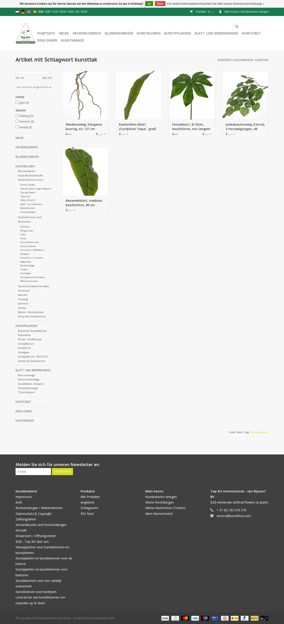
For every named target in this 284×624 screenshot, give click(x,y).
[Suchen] (235, 26)
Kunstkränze (72, 40)
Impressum (24, 497)
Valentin (23, 294)
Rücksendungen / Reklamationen (39, 508)
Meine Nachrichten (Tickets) (165, 508)
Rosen (23, 238)
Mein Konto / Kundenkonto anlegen (246, 12)
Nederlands (17, 12)
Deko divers (47, 40)
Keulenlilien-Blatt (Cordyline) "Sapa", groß (137, 126)
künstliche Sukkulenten (31, 361)
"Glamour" (25, 196)
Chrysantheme (28, 246)
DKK (71, 12)
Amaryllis (25, 226)
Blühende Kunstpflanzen (32, 330)
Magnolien (25, 261)
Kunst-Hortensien (29, 242)
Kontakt (21, 530)
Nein (160, 3)
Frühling (26, 116)
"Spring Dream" (28, 192)
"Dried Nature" (27, 392)
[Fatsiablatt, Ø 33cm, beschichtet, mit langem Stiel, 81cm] (192, 95)
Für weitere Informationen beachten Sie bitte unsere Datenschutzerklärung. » (215, 3)
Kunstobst (251, 33)
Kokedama (24, 335)
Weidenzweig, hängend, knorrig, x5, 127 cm (84, 126)
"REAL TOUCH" (28, 200)
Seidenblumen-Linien (30, 179)
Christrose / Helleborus (32, 250)
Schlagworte (243, 60)
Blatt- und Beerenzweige (216, 33)
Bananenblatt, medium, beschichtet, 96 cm (84, 202)
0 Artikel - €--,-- (205, 12)
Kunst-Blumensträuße (30, 175)
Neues (64, 33)
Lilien (23, 234)
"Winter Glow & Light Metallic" (36, 188)
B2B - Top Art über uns (32, 541)
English (29, 12)
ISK (78, 12)
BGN (63, 12)
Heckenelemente (87, 33)
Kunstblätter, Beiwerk (30, 383)
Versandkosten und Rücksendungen (41, 525)
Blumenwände (26, 171)
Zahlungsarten (26, 519)
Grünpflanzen (26, 343)
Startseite (46, 33)
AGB (19, 502)
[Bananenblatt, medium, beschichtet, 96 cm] (85, 171)
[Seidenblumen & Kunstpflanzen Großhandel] (26, 33)
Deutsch (23, 12)
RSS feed (87, 513)
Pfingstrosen (27, 230)
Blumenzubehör (119, 33)
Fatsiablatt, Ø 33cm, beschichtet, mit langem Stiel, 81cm (191, 126)
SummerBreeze (27, 212)
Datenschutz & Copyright (34, 513)
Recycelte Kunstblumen (32, 316)
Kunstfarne (24, 348)
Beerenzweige (26, 375)
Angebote (88, 502)
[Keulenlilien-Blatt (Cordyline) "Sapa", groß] (138, 95)
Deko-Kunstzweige (28, 379)
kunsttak (261, 60)
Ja (149, 3)
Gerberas (24, 254)
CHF (56, 12)
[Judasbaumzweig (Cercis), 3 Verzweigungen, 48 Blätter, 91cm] (245, 95)
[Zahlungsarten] (165, 618)
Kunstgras (23, 352)
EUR (41, 12)
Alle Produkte (90, 497)
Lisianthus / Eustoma (31, 257)
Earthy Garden (27, 184)
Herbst (25, 127)
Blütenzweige (27, 265)
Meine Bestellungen (159, 502)
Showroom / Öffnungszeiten (36, 536)
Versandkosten (259, 432)
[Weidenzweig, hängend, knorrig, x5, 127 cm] (85, 95)
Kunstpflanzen (177, 33)
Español (34, 12)
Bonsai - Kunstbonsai (29, 339)
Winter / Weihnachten (31, 312)
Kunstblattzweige (28, 388)
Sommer (26, 121)
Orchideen (25, 273)
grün (24, 103)
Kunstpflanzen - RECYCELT (33, 356)
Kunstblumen (148, 33)
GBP (48, 12)
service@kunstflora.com (234, 516)
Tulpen (24, 269)
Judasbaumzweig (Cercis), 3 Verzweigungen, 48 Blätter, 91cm (245, 126)
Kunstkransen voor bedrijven (36, 592)
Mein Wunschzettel (159, 513)
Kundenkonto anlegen (161, 497)
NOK (84, 12)
